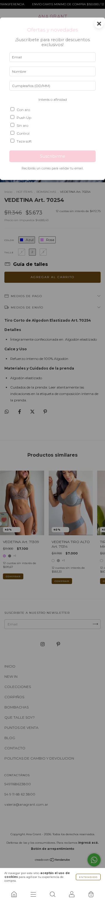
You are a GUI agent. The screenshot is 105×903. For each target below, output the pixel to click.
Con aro (23, 110)
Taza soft (24, 141)
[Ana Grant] (14, 894)
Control (23, 133)
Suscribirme (52, 156)
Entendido (88, 877)
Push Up (24, 117)
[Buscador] (52, 894)
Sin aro (22, 125)
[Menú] (33, 894)
